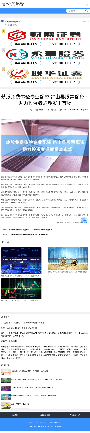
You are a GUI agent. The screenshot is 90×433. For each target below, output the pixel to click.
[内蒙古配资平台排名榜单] (6, 405)
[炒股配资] (13, 4)
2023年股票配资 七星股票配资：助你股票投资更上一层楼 (32, 387)
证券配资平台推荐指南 (10, 341)
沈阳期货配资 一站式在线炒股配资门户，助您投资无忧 (29, 234)
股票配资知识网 (50, 426)
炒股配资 (15, 415)
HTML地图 (57, 422)
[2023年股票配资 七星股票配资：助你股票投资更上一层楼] (6, 388)
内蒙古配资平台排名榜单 (20, 404)
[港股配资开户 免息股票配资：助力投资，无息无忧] (6, 372)
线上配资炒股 (45, 415)
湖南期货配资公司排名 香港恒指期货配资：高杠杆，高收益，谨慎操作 (36, 379)
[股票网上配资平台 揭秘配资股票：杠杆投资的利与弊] (21, 260)
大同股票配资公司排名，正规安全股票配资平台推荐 (22, 322)
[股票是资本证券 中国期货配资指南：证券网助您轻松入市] (68, 258)
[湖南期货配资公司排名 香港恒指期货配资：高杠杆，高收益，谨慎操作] (6, 380)
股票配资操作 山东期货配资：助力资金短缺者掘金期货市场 (30, 229)
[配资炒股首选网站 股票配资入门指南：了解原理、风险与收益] (6, 397)
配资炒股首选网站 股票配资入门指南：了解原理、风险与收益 (33, 395)
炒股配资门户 (75, 415)
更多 (85, 21)
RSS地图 (49, 422)
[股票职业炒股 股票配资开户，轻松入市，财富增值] (21, 288)
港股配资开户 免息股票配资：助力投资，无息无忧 (29, 371)
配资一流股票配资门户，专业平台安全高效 (19, 327)
